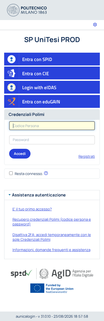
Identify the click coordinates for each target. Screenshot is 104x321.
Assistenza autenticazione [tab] (39, 195)
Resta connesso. (29, 173)
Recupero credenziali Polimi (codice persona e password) (51, 222)
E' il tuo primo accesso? (32, 208)
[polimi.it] (27, 9)
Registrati (86, 156)
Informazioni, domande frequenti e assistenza (51, 249)
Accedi (20, 153)
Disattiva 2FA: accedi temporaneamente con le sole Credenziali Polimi (51, 237)
